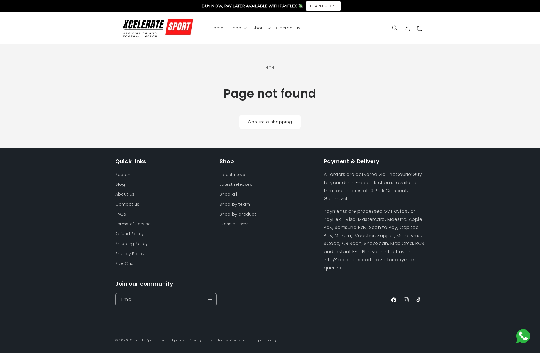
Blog (120, 184)
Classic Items (234, 224)
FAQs (120, 214)
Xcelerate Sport (142, 340)
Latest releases (236, 184)
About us (125, 194)
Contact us (127, 204)
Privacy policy (200, 340)
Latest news (232, 174)
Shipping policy (264, 340)
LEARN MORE (323, 6)
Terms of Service (133, 224)
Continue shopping (270, 122)
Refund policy (172, 340)
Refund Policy (129, 234)
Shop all (228, 194)
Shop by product (238, 214)
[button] (238, 28)
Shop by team (235, 204)
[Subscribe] (210, 299)
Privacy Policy (130, 253)
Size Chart (126, 263)
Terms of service (231, 340)
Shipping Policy (131, 243)
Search (122, 174)
